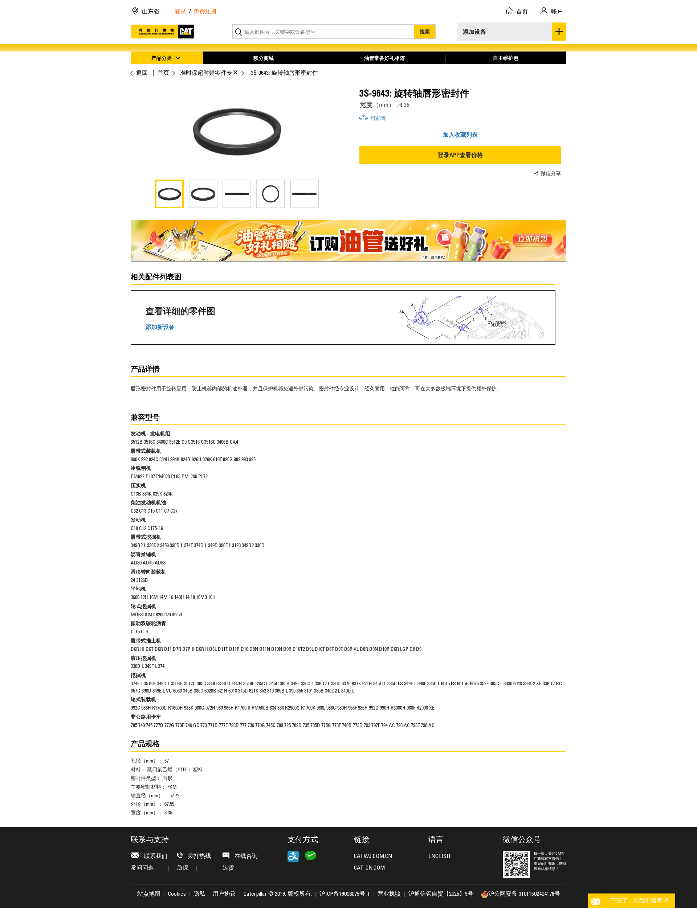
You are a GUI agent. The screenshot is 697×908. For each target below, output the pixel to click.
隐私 (199, 894)
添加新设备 (160, 327)
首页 (163, 72)
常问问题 (142, 868)
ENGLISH (439, 856)
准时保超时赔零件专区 (209, 72)
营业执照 (389, 894)
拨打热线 (198, 856)
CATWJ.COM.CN (373, 856)
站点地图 (148, 894)
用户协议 (224, 894)
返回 (142, 72)
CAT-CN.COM (369, 868)
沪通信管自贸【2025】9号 (440, 894)
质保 (182, 868)
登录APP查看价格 (460, 155)
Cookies (177, 894)
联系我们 (155, 856)
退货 (228, 868)
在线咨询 (245, 856)
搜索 (425, 31)
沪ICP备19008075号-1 (344, 894)
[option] (237, 131)
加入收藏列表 (460, 134)
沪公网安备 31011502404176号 (524, 894)
